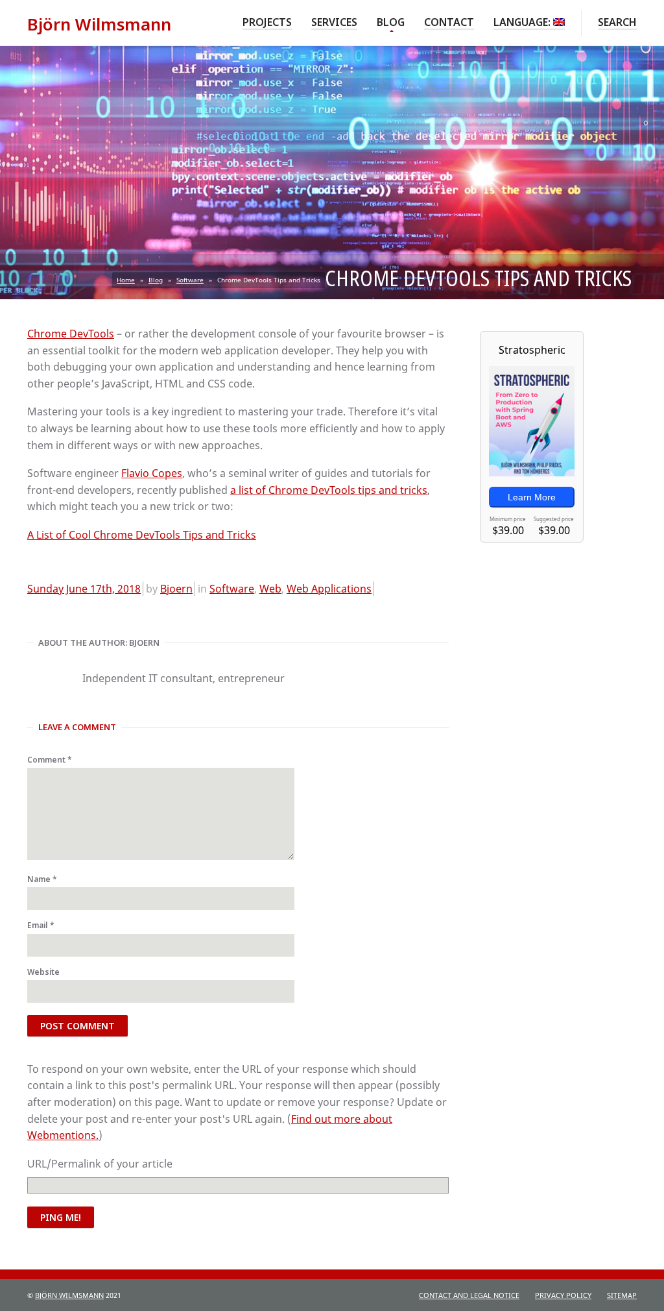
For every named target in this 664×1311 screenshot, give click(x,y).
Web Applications (329, 589)
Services (334, 22)
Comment (49, 759)
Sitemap (622, 1295)
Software (190, 279)
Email (40, 925)
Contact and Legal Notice (469, 1295)
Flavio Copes (151, 473)
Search (617, 22)
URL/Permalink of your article (99, 1164)
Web (270, 589)
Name (42, 879)
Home (126, 279)
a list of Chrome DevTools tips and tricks (328, 490)
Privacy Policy (563, 1295)
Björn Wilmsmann (69, 1295)
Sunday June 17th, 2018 (84, 589)
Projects (267, 22)
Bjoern (176, 589)
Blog (391, 22)
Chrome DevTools (70, 333)
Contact (449, 22)
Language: (523, 22)
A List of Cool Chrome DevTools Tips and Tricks (141, 535)
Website (43, 971)
